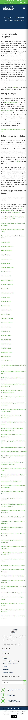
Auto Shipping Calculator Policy (11, 661)
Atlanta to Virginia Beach (7, 267)
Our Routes (6, 669)
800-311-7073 (22, 2)
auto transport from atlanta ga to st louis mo (13, 565)
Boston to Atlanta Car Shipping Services (11, 481)
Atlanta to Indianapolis (16, 223)
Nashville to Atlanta (6, 344)
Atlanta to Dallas (5, 223)
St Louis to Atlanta (6, 327)
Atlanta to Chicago (6, 254)
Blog (7, 0)
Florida (18, 161)
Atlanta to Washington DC (8, 218)
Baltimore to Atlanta (6, 310)
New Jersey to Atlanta (6, 352)
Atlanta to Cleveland (6, 216)
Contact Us (19, 0)
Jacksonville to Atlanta (7, 318)
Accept (14, 716)
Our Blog (5, 658)
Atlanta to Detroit (5, 242)
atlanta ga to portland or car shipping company (13, 576)
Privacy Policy (20, 713)
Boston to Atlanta (5, 305)
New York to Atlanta (6, 271)
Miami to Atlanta (16, 235)
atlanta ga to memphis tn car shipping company (13, 592)
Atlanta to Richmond (6, 360)
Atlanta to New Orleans (7, 246)
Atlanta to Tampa (5, 297)
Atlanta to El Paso (5, 331)
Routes (12, 0)
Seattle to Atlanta (5, 314)
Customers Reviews (8, 672)
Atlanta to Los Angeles (18, 216)
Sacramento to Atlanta (7, 322)
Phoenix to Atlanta (6, 235)
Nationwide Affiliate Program (10, 663)
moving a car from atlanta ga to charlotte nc (13, 516)
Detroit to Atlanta (5, 288)
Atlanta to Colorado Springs (8, 229)
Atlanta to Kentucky (6, 276)
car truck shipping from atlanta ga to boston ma (14, 451)
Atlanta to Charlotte (6, 335)
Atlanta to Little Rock (6, 259)
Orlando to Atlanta (6, 339)
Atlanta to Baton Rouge (7, 284)
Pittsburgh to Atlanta (6, 250)
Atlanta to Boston (5, 263)
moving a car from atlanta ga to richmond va (13, 447)
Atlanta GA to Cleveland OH (12, 102)
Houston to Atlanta (6, 356)
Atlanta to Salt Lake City (7, 293)
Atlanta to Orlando (6, 301)
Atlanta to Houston (6, 348)
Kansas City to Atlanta (7, 280)
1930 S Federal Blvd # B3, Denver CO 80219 (16, 690)
